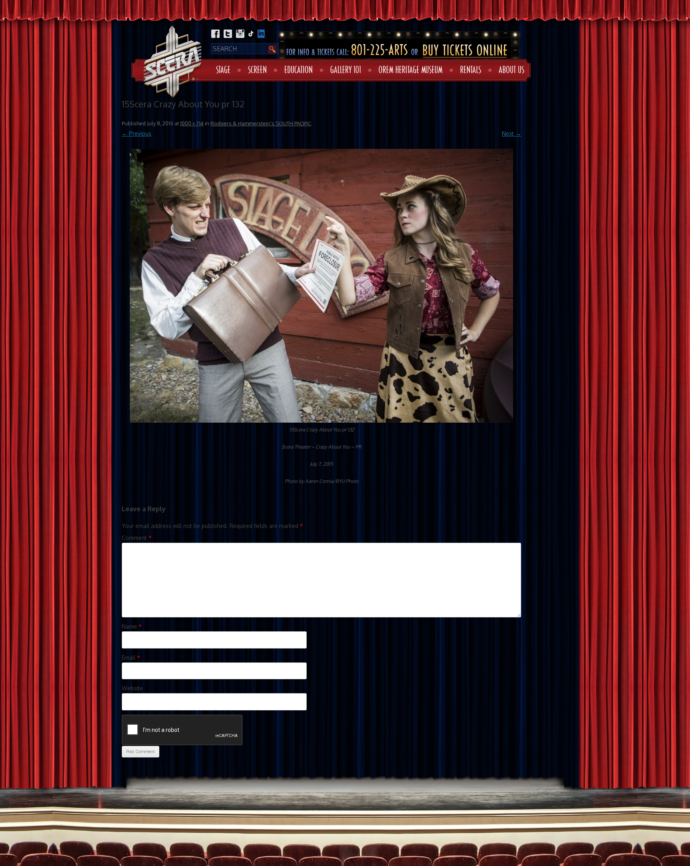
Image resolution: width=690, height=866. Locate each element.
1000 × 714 (192, 123)
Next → (511, 133)
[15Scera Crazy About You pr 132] (321, 285)
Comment (137, 537)
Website (132, 688)
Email (131, 657)
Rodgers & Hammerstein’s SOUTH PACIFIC (260, 123)
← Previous (136, 133)
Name (132, 626)
